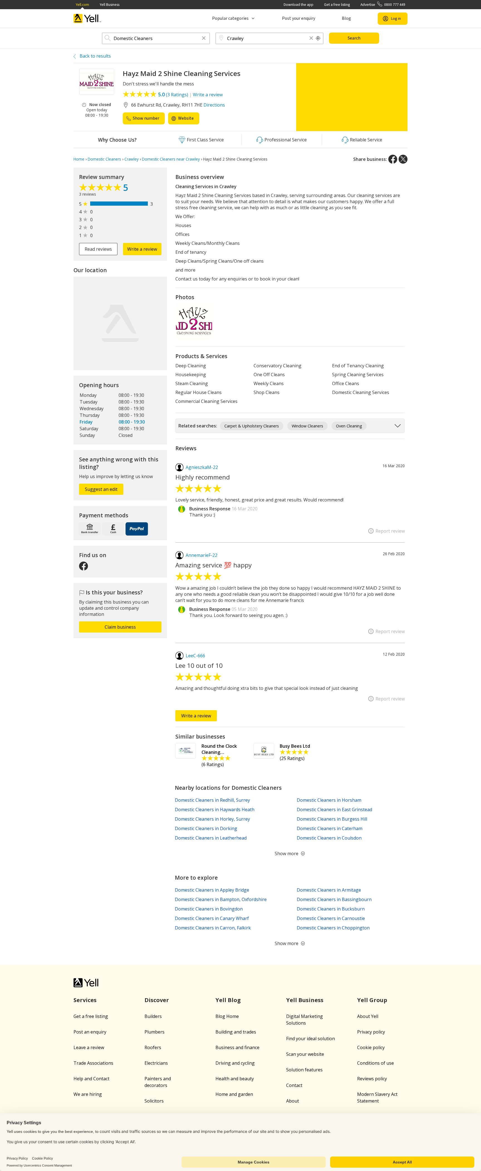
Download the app (298, 4)
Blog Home (227, 1016)
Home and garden (234, 1094)
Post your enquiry (298, 18)
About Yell (367, 1016)
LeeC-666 (195, 656)
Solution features (304, 1070)
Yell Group (372, 1000)
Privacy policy (371, 1032)
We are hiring (87, 1094)
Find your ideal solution (310, 1038)
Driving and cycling (235, 1063)
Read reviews (98, 249)
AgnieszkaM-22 (202, 467)
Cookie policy (371, 1047)
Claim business (120, 627)
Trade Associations (93, 1063)
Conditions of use (375, 1063)
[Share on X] (403, 159)
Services (85, 1000)
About (292, 1101)
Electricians (156, 1063)
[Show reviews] (101, 189)
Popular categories (230, 18)
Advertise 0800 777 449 (382, 4)
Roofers (152, 1047)
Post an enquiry (89, 1032)
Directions (214, 105)
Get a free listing (337, 4)
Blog (346, 18)
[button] (203, 38)
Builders (153, 1016)
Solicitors (154, 1101)
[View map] (120, 323)
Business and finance (237, 1047)
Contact (294, 1085)
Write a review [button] (142, 249)
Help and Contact (91, 1079)
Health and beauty (234, 1079)
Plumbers (154, 1032)
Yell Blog (228, 1000)
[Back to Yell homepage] (87, 18)
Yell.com (82, 4)
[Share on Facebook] (392, 159)
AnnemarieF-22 (201, 555)
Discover (156, 1000)
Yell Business (109, 4)
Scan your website (305, 1054)
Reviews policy (372, 1079)
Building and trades (235, 1032)
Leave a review (88, 1047)
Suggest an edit (101, 489)
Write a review (208, 95)
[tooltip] (318, 38)
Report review (390, 531)
